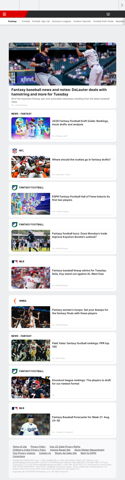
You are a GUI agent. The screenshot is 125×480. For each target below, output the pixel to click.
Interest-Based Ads (60, 449)
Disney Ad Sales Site (66, 453)
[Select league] (10, 5)
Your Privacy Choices (24, 453)
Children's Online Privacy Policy (29, 449)
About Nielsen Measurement (89, 449)
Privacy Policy (38, 446)
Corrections (19, 456)
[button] (114, 14)
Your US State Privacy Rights (64, 446)
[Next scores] (121, 5)
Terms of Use (20, 446)
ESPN (17, 14)
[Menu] (4, 14)
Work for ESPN (88, 453)
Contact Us (45, 453)
